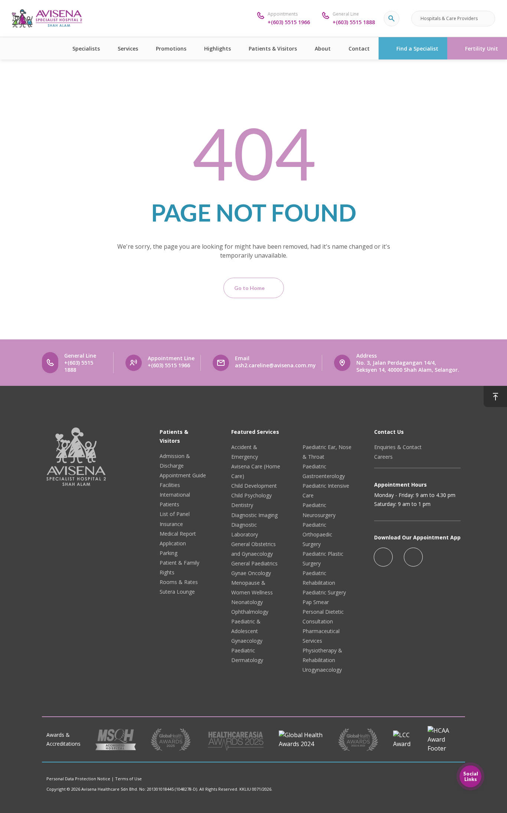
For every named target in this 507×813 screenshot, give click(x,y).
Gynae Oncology (251, 573)
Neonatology (247, 602)
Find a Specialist (417, 48)
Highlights (217, 48)
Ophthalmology (249, 611)
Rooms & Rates (179, 581)
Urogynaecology (322, 669)
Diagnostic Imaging (254, 515)
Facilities (170, 484)
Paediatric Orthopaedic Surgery (317, 534)
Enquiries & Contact (398, 447)
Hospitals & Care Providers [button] (449, 18)
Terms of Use (128, 778)
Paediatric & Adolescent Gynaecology (246, 631)
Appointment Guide (183, 475)
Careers (383, 456)
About (323, 48)
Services (128, 48)
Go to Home (249, 288)
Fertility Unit (481, 48)
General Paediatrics (254, 563)
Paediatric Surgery (324, 592)
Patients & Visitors (273, 48)
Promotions (171, 48)
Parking (168, 552)
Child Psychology (251, 495)
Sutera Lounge (177, 591)
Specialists (86, 48)
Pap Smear (315, 602)
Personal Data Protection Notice (78, 778)
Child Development (254, 485)
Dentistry (242, 505)
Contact (359, 48)
